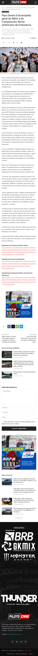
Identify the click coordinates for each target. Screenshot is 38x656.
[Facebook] (9, 42)
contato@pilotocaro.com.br (15, 634)
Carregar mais (18, 518)
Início (3, 7)
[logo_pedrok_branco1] (19, 586)
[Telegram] (21, 42)
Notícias (4, 357)
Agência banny (27, 650)
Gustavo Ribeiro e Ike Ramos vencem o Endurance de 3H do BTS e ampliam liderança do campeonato (24, 353)
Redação (33, 38)
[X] (13, 42)
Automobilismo (9, 7)
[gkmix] (19, 546)
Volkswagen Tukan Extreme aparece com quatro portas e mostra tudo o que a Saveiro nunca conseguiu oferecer (24, 490)
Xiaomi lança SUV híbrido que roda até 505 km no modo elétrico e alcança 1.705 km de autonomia (25, 480)
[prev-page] (3, 381)
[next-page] (6, 381)
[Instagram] (17, 641)
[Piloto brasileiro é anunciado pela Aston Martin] (7, 374)
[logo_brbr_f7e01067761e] (19, 535)
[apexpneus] (19, 572)
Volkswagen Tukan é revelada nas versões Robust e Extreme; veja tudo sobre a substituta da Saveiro (24, 500)
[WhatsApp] (17, 42)
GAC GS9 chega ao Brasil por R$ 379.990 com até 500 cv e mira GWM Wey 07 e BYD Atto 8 (25, 510)
